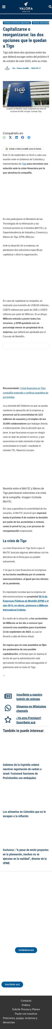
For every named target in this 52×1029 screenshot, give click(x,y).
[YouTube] (34, 906)
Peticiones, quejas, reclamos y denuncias (20, 1020)
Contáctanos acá (26, 950)
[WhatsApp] (4, 137)
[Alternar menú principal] (4, 7)
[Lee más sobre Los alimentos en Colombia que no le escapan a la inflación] (26, 795)
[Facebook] (22, 137)
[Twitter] (12, 906)
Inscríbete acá (12, 984)
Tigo (24, 164)
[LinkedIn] (16, 137)
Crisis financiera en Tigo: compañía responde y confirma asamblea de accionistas (25, 392)
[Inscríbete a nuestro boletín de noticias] (8, 696)
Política (26, 1005)
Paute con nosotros (26, 1013)
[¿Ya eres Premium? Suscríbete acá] (8, 719)
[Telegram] (28, 137)
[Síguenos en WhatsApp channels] (8, 708)
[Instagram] (23, 906)
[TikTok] (28, 906)
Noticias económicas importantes (17, 23)
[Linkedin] (18, 906)
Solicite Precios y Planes (26, 1009)
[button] (50, 7)
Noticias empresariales (41, 23)
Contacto (26, 1000)
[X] (10, 137)
